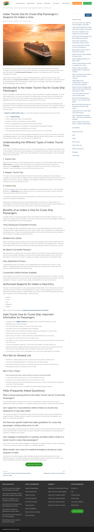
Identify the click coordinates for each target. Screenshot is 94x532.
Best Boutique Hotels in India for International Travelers (11, 521)
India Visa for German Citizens (56, 498)
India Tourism (9, 7)
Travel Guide (75, 155)
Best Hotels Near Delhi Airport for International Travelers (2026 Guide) (81, 106)
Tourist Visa (15, 166)
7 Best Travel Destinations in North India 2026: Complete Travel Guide (12, 494)
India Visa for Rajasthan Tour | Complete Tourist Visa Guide (10, 499)
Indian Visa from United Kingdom (57, 491)
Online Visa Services (77, 148)
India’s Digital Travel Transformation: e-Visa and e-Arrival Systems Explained (80, 82)
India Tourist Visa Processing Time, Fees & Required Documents (12, 505)
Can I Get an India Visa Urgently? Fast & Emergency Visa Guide (11, 489)
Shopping (75, 152)
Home (4, 7)
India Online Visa (8, 21)
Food (73, 135)
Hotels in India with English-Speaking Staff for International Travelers (81, 69)
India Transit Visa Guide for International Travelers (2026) (10, 510)
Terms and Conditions (77, 502)
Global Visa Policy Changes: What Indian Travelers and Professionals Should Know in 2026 (81, 89)
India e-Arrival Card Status (32, 512)
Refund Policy (75, 505)
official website (15, 116)
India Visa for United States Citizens (58, 488)
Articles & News (75, 495)
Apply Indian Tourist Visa (34, 464)
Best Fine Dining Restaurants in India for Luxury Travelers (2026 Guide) (81, 100)
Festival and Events (77, 131)
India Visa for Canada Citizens (56, 495)
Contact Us (74, 488)
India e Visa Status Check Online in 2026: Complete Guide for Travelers (82, 76)
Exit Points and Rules (31, 502)
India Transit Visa (77, 145)
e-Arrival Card (77, 3)
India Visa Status (30, 515)
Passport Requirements (31, 488)
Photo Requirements (30, 491)
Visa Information (29, 505)
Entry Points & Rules (30, 498)
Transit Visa (14, 191)
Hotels (74, 138)
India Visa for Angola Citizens (56, 502)
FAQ (72, 491)
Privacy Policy (75, 498)
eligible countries (21, 321)
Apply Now (87, 3)
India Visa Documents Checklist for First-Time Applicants (12, 515)
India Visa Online (77, 511)
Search (88, 15)
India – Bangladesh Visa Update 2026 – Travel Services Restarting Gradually (81, 117)
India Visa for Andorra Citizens (56, 505)
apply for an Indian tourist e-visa (14, 113)
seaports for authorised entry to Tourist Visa (35, 310)
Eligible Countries (30, 495)
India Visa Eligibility (30, 508)
